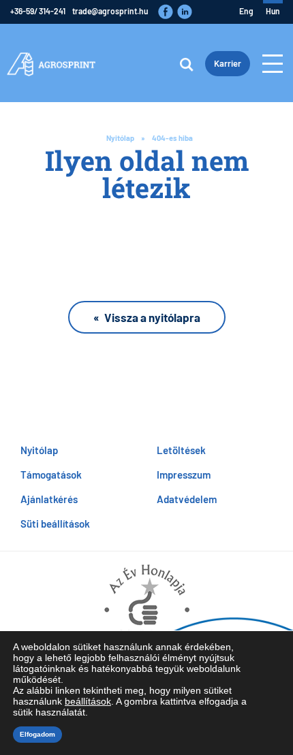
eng (246, 10)
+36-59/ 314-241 (37, 10)
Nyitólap (120, 137)
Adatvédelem (187, 498)
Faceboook (165, 11)
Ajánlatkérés (49, 498)
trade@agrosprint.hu (110, 10)
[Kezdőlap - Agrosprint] (51, 63)
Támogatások (51, 474)
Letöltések (181, 449)
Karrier (227, 63)
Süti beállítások (55, 523)
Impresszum (184, 474)
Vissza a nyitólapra (152, 317)
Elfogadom (37, 734)
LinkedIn (184, 11)
